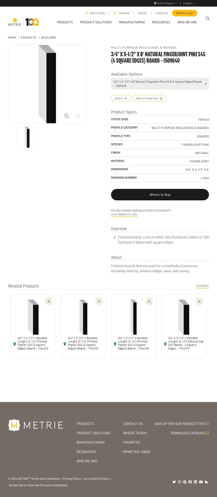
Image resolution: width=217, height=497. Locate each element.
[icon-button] (67, 116)
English (187, 3)
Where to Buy (97, 13)
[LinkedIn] (195, 481)
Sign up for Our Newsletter (179, 423)
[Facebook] (190, 481)
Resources (86, 451)
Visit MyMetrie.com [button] (124, 214)
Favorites (124, 13)
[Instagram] (179, 481)
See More (202, 285)
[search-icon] (208, 18)
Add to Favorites (147, 98)
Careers (142, 13)
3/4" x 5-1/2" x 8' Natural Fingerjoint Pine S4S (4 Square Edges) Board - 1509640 (158, 84)
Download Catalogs (188, 433)
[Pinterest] (184, 481)
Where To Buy (135, 433)
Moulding (48, 37)
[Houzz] (206, 481)
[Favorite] (48, 301)
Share (118, 98)
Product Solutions (93, 433)
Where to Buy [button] (160, 194)
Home (12, 37)
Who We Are (87, 461)
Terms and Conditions (45, 478)
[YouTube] (201, 481)
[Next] (27, 137)
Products (28, 37)
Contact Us (162, 13)
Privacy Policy (72, 478)
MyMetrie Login (185, 13)
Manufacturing (91, 442)
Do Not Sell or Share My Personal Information (38, 485)
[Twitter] (174, 481)
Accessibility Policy (96, 478)
